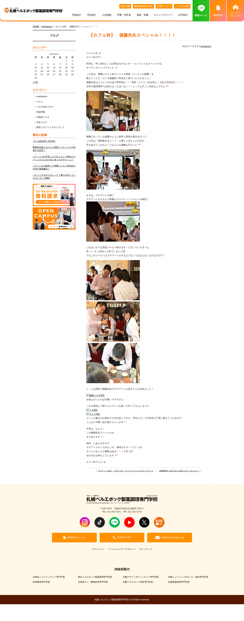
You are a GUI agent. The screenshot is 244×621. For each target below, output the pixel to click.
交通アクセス (164, 6)
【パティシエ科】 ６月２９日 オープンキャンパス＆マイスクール (125, 471)
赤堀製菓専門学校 (41, 582)
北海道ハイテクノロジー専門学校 (49, 577)
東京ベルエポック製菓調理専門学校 (95, 577)
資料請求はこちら (76, 537)
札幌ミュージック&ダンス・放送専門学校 (188, 577)
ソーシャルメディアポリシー (122, 549)
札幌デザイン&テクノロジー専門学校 (141, 577)
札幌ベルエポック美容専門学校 (138, 582)
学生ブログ (41, 122)
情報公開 (125, 6)
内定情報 (40, 112)
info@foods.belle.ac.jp (172, 537)
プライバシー (98, 549)
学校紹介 (76, 15)
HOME (36, 26)
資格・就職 (142, 15)
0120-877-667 (124, 537)
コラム (39, 102)
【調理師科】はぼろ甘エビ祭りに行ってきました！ (179, 471)
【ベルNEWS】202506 (44, 141)
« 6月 (35, 82)
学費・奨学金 (124, 15)
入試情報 (106, 15)
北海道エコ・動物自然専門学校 (93, 582)
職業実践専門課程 (143, 6)
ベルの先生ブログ (45, 107)
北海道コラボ (42, 117)
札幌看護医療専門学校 (179, 582)
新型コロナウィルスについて (50, 127)
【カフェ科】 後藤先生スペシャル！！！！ (132, 35)
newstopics (205, 46)
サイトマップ (146, 549)
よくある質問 (182, 6)
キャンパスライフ (163, 15)
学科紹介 (91, 15)
